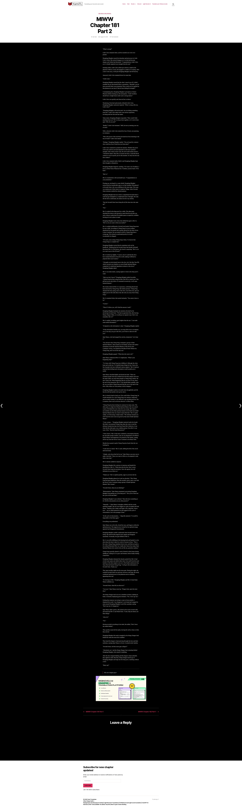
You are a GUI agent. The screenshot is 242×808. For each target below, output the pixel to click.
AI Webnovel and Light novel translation (130, 802)
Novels (133, 4)
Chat (128, 4)
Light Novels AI (147, 4)
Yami (95, 36)
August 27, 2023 (104, 36)
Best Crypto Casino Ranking (118, 804)
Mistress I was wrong (105, 13)
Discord (139, 4)
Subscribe (88, 785)
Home (123, 4)
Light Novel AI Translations (111, 802)
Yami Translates (92, 799)
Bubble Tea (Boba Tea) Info (103, 804)
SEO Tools (92, 804)
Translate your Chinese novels (159, 4)
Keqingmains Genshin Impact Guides (93, 802)
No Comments (115, 36)
